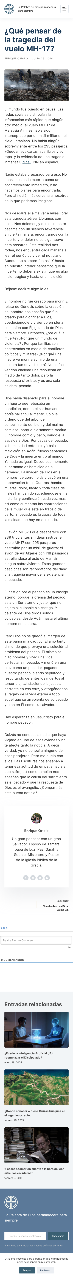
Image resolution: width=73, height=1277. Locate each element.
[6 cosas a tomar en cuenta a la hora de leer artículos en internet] (36, 1145)
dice (27, 162)
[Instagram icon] (47, 877)
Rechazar (45, 1270)
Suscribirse (58, 1236)
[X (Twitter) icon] (40, 877)
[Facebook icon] (26, 877)
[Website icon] (33, 877)
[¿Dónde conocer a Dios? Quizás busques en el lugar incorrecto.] (36, 1087)
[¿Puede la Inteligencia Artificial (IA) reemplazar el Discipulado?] (36, 1030)
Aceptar (27, 1270)
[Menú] (64, 9)
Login (3, 927)
